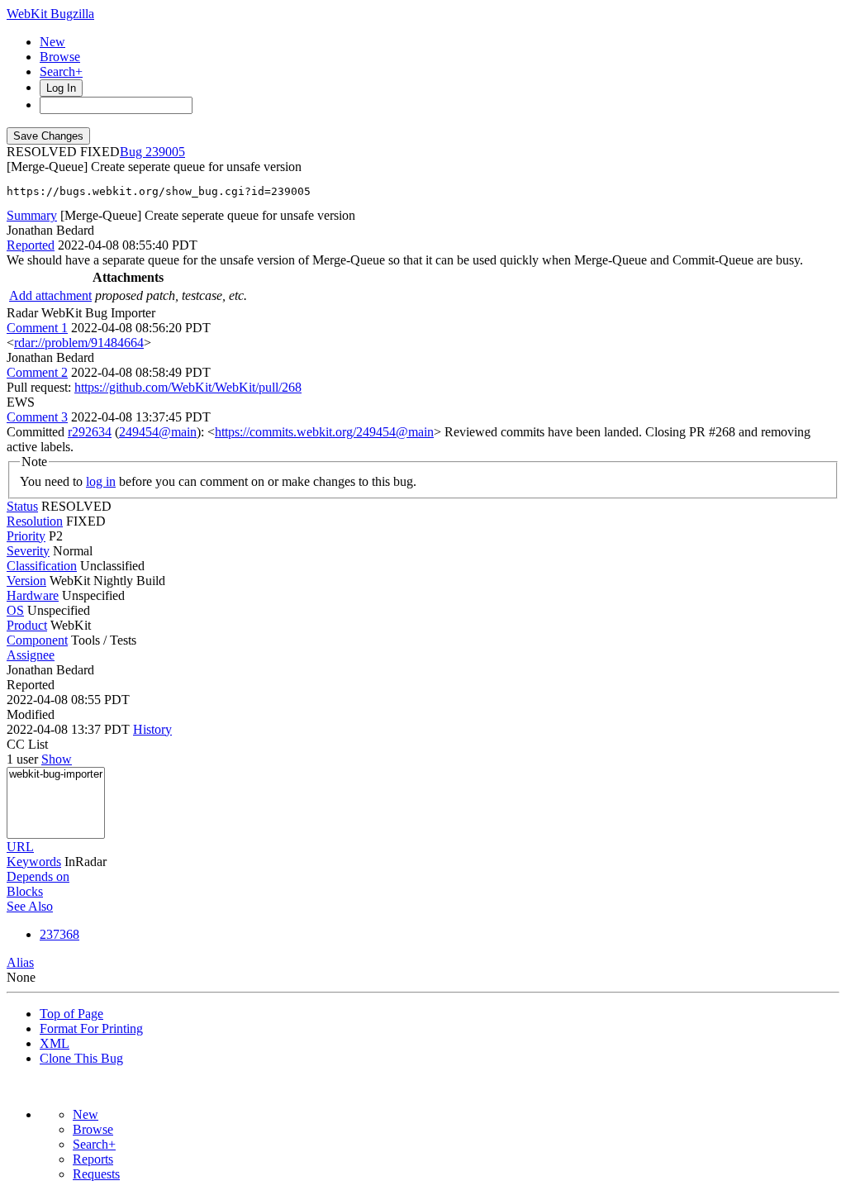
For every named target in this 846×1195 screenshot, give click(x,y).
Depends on (38, 876)
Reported (31, 245)
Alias (20, 962)
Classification (42, 566)
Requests (96, 1174)
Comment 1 (37, 328)
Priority (26, 536)
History (152, 729)
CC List (27, 744)
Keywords (34, 862)
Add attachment (50, 295)
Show (56, 759)
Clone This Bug (81, 1058)
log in (101, 481)
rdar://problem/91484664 (79, 343)
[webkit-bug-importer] (55, 775)
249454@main (158, 432)
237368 (59, 934)
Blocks (25, 891)
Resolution (35, 521)
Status (22, 506)
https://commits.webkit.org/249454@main (324, 432)
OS (15, 610)
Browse (60, 57)
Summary (32, 215)
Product (27, 625)
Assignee (31, 655)
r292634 (90, 432)
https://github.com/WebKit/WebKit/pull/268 (188, 387)
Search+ (61, 71)
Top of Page (71, 1014)
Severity (28, 551)
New (52, 42)
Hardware (33, 595)
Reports (93, 1159)
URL (20, 847)
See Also (30, 906)
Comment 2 (37, 372)
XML (54, 1043)
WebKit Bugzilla (50, 14)
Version (26, 581)
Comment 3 (37, 417)
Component (37, 640)
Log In (61, 88)
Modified (31, 714)
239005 (165, 152)
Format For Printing (91, 1028)
